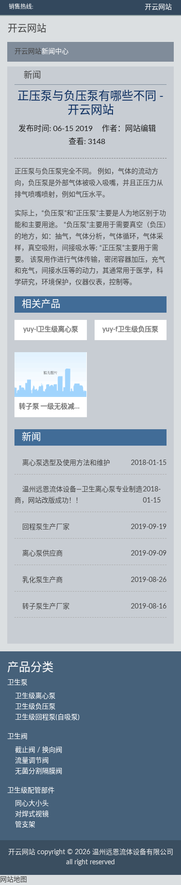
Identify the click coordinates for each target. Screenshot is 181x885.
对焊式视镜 (32, 814)
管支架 (25, 824)
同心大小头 (32, 803)
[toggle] (167, 29)
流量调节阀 (32, 760)
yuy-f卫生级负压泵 (130, 329)
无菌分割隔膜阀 (38, 771)
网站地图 (13, 879)
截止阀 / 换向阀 (38, 750)
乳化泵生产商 (42, 580)
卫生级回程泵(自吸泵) (47, 717)
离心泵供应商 (42, 553)
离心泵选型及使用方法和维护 (66, 463)
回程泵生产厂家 (46, 527)
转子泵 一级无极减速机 (53, 406)
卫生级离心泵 (35, 696)
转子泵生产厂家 (46, 606)
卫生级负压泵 (35, 706)
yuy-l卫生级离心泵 (50, 329)
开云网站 (158, 7)
